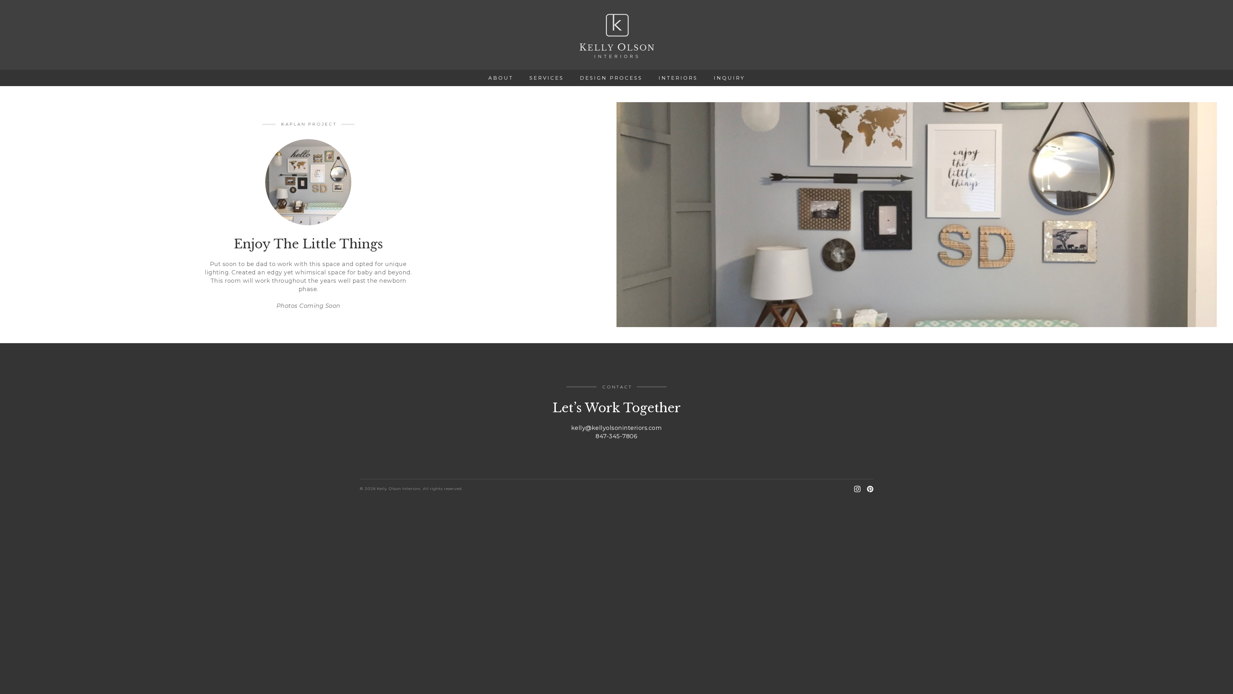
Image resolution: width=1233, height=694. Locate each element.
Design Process (611, 78)
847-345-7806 (616, 436)
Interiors (678, 78)
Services (546, 78)
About (500, 78)
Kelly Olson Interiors (616, 35)
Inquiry (729, 78)
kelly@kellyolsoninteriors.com (616, 428)
